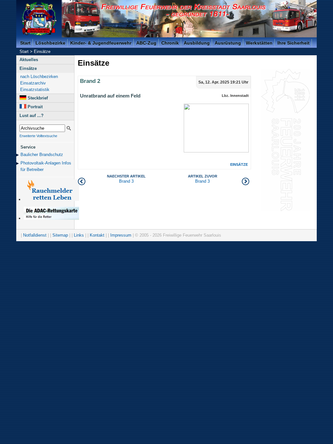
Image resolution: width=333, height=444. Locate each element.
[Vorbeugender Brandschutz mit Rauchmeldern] (51, 199)
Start (25, 43)
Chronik (170, 43)
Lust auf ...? (32, 115)
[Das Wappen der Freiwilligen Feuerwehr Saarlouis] (39, 18)
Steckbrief (38, 98)
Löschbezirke (50, 43)
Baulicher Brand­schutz (41, 154)
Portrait (35, 106)
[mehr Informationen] (51, 218)
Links (79, 235)
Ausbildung (197, 43)
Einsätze (42, 51)
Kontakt (97, 235)
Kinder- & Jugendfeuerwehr (100, 43)
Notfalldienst (35, 235)
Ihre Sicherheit (293, 43)
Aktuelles (29, 59)
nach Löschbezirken (39, 76)
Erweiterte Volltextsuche (38, 136)
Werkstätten (259, 43)
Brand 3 (202, 179)
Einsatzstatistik (34, 89)
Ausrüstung (228, 43)
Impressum (120, 235)
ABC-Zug (146, 43)
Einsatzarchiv (33, 83)
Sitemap (60, 235)
